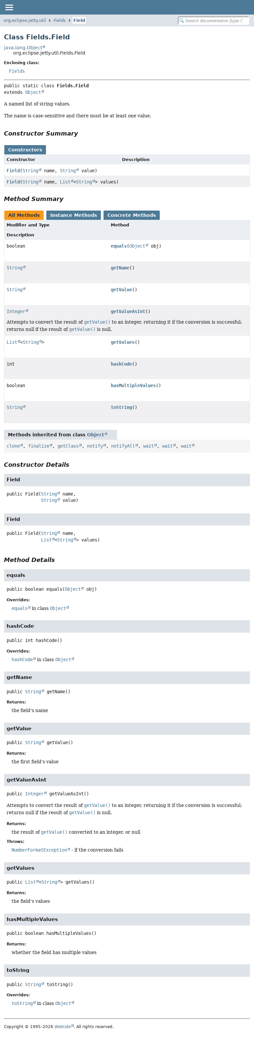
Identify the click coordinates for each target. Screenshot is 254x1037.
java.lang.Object (23, 47)
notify (95, 446)
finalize (38, 446)
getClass (68, 446)
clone (13, 446)
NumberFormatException (39, 850)
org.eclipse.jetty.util (25, 20)
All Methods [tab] (24, 215)
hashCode (121, 364)
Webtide (63, 1026)
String (30, 170)
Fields (60, 20)
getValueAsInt (128, 311)
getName (120, 267)
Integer (16, 311)
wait (148, 446)
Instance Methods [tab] (73, 215)
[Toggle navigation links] (9, 7)
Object (33, 92)
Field (79, 20)
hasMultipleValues (133, 385)
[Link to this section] (82, 133)
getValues (123, 342)
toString (121, 407)
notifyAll (123, 446)
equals (119, 246)
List (65, 181)
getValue (121, 289)
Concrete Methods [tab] (131, 215)
